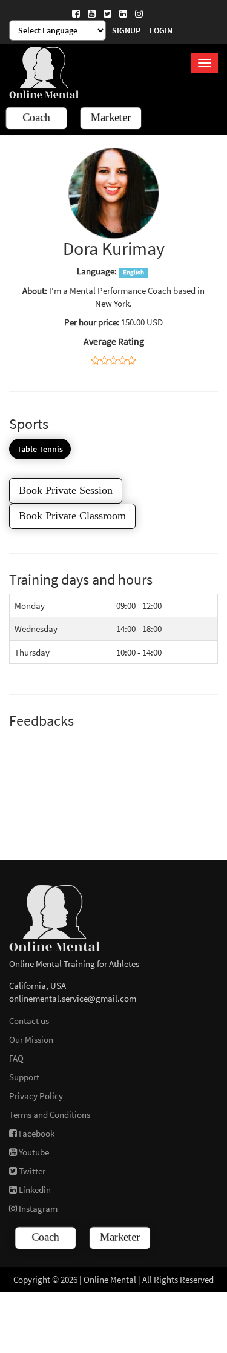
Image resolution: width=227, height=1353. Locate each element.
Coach (36, 117)
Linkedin (34, 1189)
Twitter (31, 1171)
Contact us (29, 1020)
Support (24, 1077)
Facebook (35, 1133)
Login (161, 30)
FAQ (16, 1058)
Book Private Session (66, 490)
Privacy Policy (36, 1096)
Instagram (37, 1208)
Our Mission (31, 1039)
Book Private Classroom (72, 516)
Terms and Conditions (49, 1114)
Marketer (110, 117)
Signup (126, 30)
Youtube (33, 1152)
